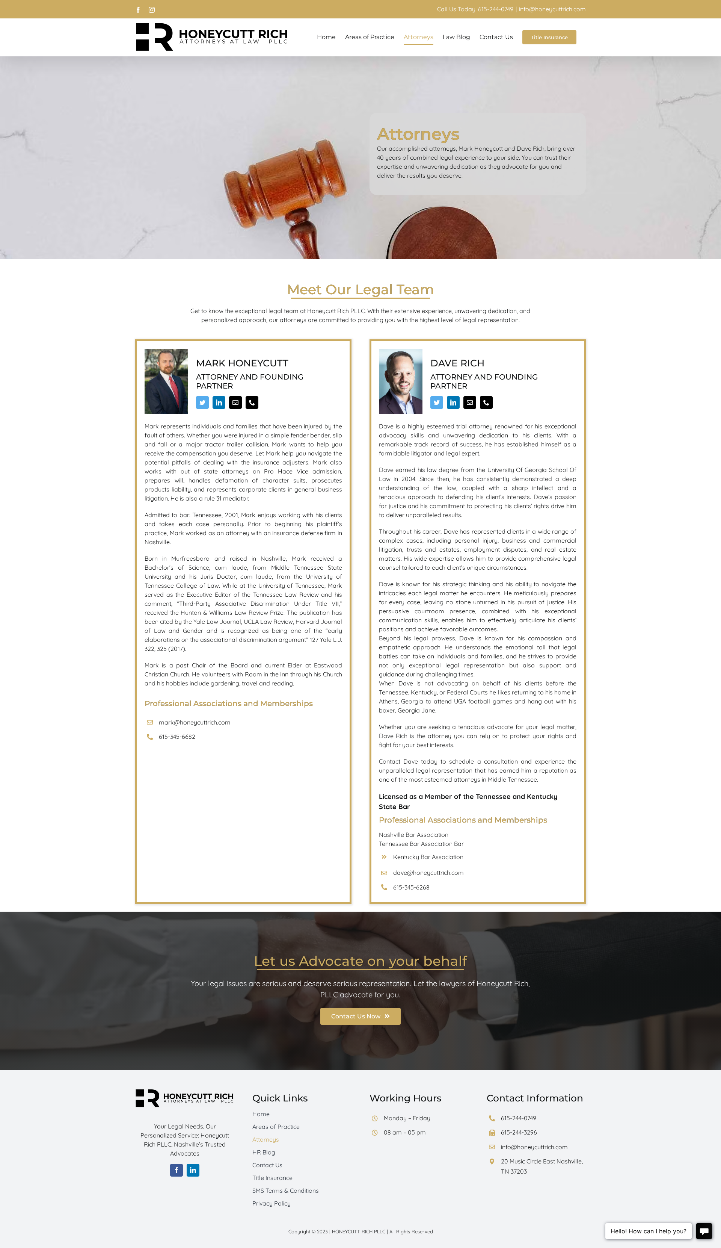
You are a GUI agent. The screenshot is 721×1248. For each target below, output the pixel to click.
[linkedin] (219, 402)
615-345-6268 (411, 887)
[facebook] (176, 1170)
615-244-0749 (518, 1118)
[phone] (252, 402)
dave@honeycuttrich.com (428, 872)
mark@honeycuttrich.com (195, 722)
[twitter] (202, 402)
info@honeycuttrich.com (552, 9)
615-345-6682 (177, 736)
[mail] (235, 402)
